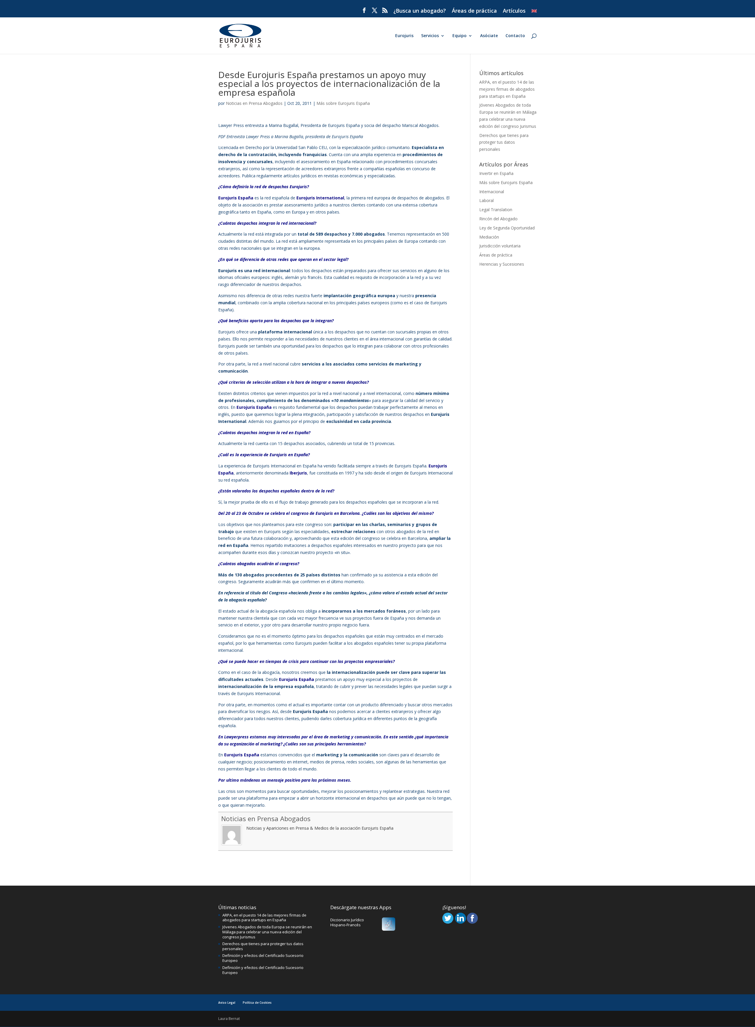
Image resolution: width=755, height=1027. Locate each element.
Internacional (491, 191)
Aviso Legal (226, 1002)
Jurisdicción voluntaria (500, 246)
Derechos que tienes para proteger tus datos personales (503, 142)
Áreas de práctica (474, 11)
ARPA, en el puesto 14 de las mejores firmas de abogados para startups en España (507, 89)
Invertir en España (496, 173)
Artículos (514, 11)
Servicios (430, 36)
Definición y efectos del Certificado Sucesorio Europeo (262, 958)
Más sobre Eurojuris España (343, 103)
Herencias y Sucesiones (501, 264)
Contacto (515, 36)
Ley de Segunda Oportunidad (507, 228)
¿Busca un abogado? (419, 11)
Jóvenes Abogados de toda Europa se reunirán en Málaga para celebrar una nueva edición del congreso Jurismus (267, 932)
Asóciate (489, 36)
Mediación (489, 237)
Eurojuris (404, 36)
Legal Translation (495, 209)
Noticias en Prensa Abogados (254, 103)
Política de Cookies (257, 1002)
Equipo (459, 36)
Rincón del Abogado (498, 218)
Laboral (486, 200)
